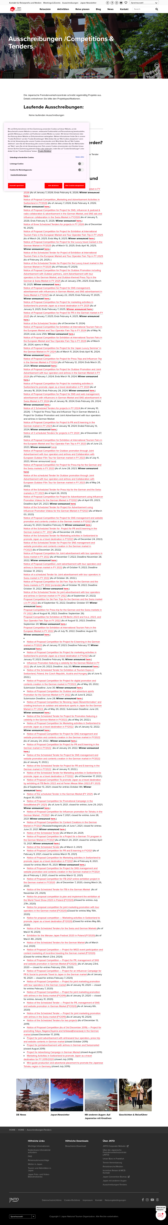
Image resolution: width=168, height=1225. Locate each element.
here (26, 196)
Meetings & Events (51, 3)
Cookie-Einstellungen (19, 175)
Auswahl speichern (17, 185)
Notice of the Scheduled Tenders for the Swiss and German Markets (62, 928)
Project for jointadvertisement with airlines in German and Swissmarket (63, 1045)
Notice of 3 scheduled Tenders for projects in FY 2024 (52, 433)
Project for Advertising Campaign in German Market (53, 1052)
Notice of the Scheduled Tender (43, 832)
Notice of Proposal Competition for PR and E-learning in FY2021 (59, 850)
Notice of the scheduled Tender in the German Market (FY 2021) (60, 794)
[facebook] (143, 1200)
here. (54, 429)
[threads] (157, 1200)
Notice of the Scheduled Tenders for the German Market (56, 942)
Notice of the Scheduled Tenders (40, 323)
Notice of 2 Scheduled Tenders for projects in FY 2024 (52, 408)
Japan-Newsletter (88, 3)
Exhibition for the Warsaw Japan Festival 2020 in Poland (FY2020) (61, 935)
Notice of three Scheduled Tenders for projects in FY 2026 (54, 224)
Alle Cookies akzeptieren (74, 185)
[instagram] (147, 1200)
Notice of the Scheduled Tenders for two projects (52, 1020)
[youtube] (152, 1200)
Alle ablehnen (53, 185)
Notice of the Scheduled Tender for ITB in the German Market (58, 889)
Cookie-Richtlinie (44, 151)
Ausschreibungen (70, 3)
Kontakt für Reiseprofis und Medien (25, 3)
